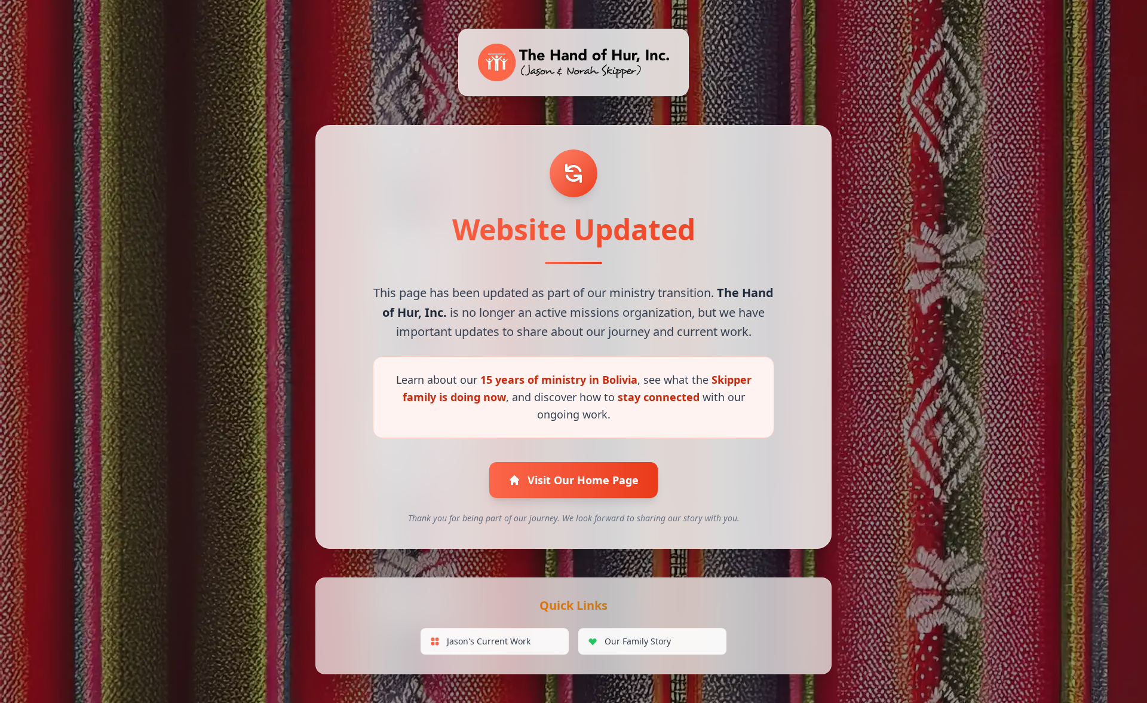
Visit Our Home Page (583, 480)
